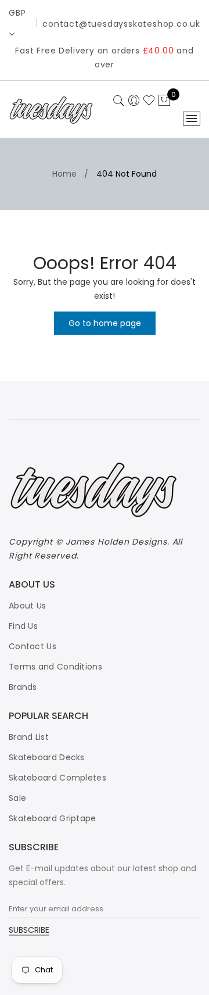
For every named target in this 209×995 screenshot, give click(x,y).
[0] (164, 101)
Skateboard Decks (47, 757)
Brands (23, 687)
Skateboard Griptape (52, 818)
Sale (17, 798)
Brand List (29, 737)
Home (64, 174)
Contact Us (32, 646)
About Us (27, 605)
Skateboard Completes (57, 777)
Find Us (23, 626)
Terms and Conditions (55, 666)
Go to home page (105, 323)
